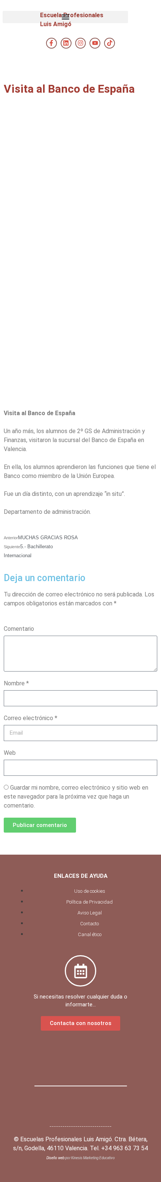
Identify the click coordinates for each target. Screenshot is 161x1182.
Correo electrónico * (30, 718)
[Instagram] (80, 43)
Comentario (19, 628)
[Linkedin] (66, 43)
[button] (65, 17)
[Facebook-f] (51, 43)
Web (10, 752)
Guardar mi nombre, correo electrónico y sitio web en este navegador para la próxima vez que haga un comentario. (76, 796)
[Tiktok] (109, 43)
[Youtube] (94, 43)
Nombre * (16, 683)
